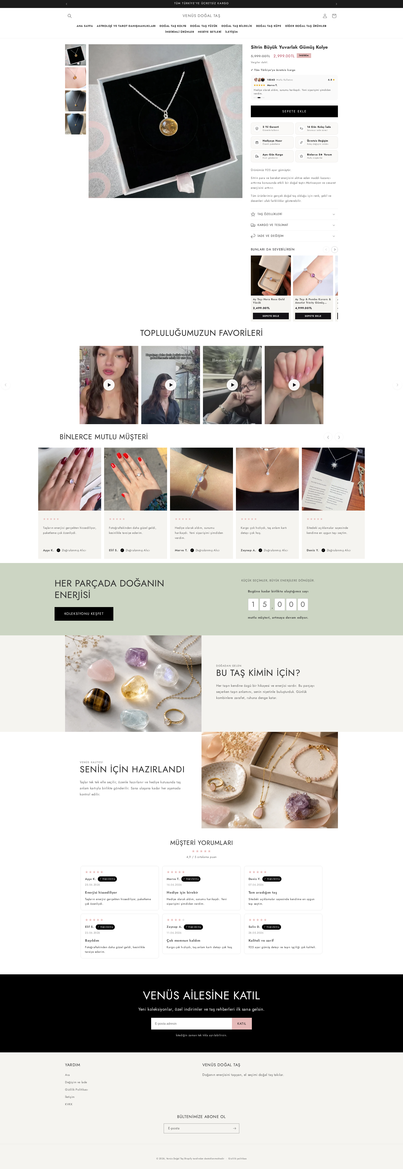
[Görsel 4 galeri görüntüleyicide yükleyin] (75, 123)
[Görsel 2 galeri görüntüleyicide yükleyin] (75, 77)
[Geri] (5, 385)
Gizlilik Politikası (76, 1089)
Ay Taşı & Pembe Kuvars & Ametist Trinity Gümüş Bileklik (313, 301)
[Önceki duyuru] (66, 4)
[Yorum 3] (259, 97)
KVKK (68, 1104)
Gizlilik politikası (237, 1158)
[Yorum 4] (261, 97)
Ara (67, 1075)
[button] (69, 16)
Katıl (241, 1023)
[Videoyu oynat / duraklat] (109, 385)
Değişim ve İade (76, 1082)
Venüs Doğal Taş (174, 1158)
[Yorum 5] (263, 97)
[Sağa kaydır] (334, 249)
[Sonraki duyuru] (336, 4)
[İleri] (397, 385)
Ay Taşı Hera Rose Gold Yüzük (269, 301)
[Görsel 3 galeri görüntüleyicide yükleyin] (75, 100)
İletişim (70, 1097)
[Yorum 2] (256, 97)
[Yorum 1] (254, 97)
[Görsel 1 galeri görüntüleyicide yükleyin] (75, 54)
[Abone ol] (234, 1128)
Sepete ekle (271, 316)
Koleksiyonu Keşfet (84, 613)
